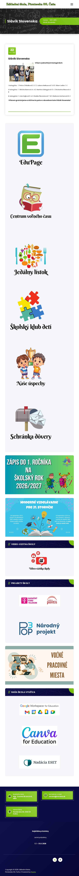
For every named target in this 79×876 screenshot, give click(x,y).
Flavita (33, 872)
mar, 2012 (12, 51)
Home (45, 20)
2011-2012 (53, 20)
